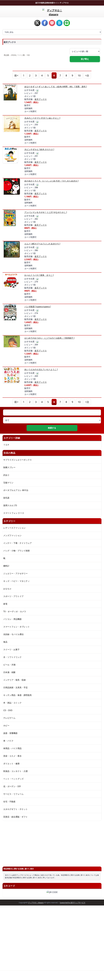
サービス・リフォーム (13, 794)
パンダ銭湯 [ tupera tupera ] (37, 306)
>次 (87, 75)
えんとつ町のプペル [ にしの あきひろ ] (42, 243)
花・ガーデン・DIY (12, 786)
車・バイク (8, 740)
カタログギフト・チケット (15, 809)
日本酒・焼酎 (9, 672)
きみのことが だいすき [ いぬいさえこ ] (42, 118)
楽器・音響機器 (10, 733)
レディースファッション (14, 527)
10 (79, 75)
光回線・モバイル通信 (13, 634)
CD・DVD (7, 710)
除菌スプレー (9, 467)
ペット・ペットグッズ (13, 778)
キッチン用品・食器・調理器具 (17, 695)
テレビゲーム (9, 718)
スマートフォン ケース (13, 513)
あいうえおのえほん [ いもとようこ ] (41, 369)
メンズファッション (12, 535)
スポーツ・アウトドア (13, 596)
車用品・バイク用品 (12, 748)
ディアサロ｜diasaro (36, 902)
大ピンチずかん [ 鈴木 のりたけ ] (39, 149)
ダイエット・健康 (11, 763)
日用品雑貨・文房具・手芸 (15, 687)
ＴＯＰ (6, 444)
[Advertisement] (52, 842)
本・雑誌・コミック (12, 702)
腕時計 (6, 565)
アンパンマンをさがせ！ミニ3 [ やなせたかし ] (45, 212)
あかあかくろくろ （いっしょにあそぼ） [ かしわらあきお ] (51, 180)
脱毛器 (6, 497)
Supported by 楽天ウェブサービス (72, 902)
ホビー (6, 725)
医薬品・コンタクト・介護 (15, 771)
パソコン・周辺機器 (12, 619)
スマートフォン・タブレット (16, 626)
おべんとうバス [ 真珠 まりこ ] (39, 275)
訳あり (6, 475)
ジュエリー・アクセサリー (15, 573)
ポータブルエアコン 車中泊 (15, 490)
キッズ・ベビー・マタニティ (16, 581)
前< (16, 75)
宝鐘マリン (8, 482)
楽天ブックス (40, 99)
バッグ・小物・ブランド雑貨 (16, 550)
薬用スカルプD (10, 505)
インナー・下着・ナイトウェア (17, 543)
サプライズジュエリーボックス (17, 459)
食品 (5, 641)
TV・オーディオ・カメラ (14, 611)
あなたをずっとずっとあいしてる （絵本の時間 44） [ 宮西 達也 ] (55, 86)
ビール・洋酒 (9, 664)
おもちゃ (7, 588)
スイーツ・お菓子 (11, 649)
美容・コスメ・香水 (12, 756)
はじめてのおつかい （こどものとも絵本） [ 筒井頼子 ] (49, 338)
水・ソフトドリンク (12, 657)
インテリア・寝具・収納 (14, 680)
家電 (5, 603)
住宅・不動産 (9, 801)
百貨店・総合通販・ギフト (15, 816)
